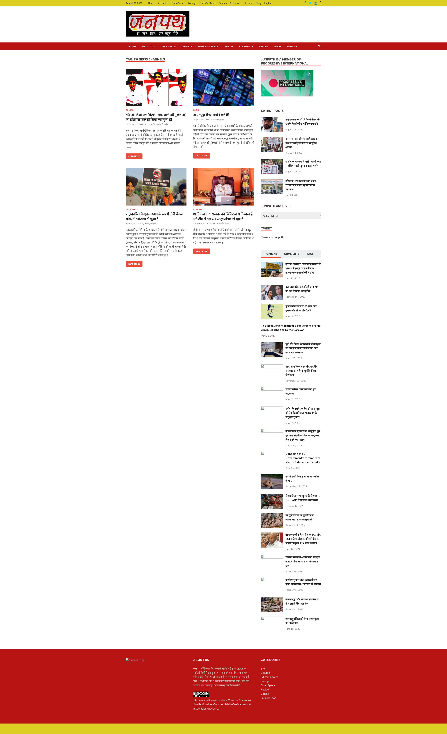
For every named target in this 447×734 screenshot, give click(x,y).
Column (234, 3)
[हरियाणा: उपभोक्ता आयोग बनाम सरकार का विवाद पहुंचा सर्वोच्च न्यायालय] (272, 180)
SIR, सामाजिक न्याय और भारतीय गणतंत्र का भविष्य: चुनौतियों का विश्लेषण (301, 370)
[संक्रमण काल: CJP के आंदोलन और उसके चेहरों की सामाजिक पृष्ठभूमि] (272, 119)
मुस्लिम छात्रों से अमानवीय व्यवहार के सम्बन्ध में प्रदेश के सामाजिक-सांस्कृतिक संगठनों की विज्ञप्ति (303, 268)
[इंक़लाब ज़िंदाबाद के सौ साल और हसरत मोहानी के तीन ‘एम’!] (272, 306)
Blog (258, 3)
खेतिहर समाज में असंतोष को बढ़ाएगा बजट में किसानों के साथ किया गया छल (302, 561)
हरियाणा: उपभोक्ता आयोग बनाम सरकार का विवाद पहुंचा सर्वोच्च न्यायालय (300, 185)
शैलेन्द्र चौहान (150, 223)
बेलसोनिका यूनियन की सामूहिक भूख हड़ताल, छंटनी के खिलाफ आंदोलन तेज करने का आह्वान (302, 435)
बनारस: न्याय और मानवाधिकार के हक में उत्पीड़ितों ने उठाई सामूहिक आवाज (301, 143)
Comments (291, 253)
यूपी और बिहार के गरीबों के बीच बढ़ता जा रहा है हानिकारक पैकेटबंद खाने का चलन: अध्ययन (303, 348)
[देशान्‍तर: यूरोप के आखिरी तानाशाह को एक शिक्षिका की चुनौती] (272, 286)
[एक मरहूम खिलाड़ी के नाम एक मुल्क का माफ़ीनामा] (272, 618)
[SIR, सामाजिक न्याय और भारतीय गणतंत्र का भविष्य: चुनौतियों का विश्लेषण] (272, 366)
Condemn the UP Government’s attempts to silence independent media (303, 458)
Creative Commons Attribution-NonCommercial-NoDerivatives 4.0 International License (222, 704)
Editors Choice (269, 676)
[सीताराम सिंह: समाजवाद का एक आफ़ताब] (272, 389)
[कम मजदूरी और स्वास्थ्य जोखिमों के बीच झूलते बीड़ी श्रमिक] (272, 599)
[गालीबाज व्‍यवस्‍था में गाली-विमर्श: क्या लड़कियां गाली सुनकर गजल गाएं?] (272, 161)
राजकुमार (220, 119)
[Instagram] (315, 3)
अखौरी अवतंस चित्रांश (159, 124)
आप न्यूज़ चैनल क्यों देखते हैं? (211, 114)
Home (151, 3)
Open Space (178, 3)
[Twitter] (310, 3)
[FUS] (320, 3)
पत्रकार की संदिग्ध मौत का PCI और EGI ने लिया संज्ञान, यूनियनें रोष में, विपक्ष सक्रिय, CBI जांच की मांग (303, 539)
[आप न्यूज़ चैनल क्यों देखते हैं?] (223, 89)
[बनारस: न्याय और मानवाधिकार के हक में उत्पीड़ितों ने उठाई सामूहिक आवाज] (272, 138)
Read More (134, 156)
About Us (163, 3)
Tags (310, 253)
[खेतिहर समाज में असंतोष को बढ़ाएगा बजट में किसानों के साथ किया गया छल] (272, 557)
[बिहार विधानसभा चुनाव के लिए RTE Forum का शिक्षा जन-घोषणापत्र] (272, 495)
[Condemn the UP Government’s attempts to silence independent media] (272, 453)
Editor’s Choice (207, 3)
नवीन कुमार (224, 223)
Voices (223, 3)
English (268, 3)
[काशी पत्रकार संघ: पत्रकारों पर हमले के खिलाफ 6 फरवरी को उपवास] (272, 579)
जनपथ (197, 668)
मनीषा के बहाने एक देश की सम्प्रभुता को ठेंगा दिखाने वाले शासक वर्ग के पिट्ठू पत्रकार (302, 413)
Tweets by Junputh (272, 237)
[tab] (271, 254)
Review (249, 3)
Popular (271, 253)
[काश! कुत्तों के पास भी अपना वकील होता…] (272, 476)
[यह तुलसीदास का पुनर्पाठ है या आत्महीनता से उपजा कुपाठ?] (272, 515)
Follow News (268, 697)
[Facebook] (305, 3)
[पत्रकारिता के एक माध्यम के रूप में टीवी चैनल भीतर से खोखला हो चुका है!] (156, 188)
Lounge (192, 3)
